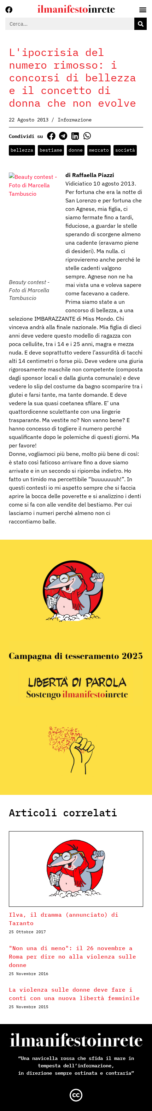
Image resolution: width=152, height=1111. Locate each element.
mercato (99, 150)
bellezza (22, 150)
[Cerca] (140, 24)
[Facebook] (8, 9)
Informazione (75, 120)
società (125, 150)
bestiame (51, 150)
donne (76, 150)
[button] (51, 135)
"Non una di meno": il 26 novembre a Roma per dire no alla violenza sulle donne (72, 956)
